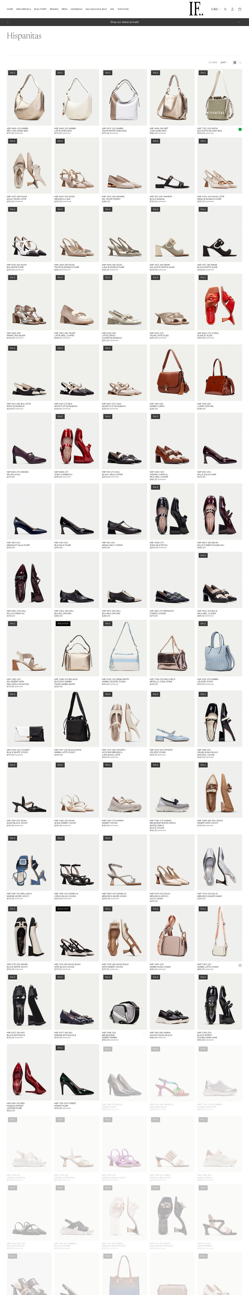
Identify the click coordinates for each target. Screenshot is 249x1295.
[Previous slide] (8, 22)
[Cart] (240, 9)
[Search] (225, 9)
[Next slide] (238, 22)
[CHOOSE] (46, 189)
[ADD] (46, 120)
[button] (225, 62)
